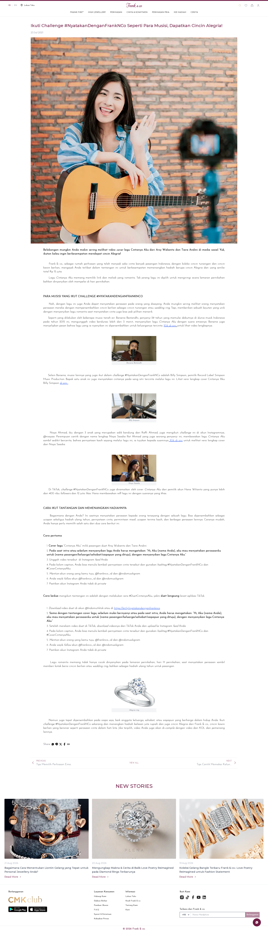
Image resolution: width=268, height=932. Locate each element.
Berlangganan (253, 915)
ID (9, 5)
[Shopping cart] (252, 5)
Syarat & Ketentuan (102, 914)
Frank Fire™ (77, 12)
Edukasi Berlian (100, 901)
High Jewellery (97, 12)
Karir (127, 910)
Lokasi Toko (130, 896)
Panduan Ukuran (101, 905)
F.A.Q (96, 910)
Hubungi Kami (100, 896)
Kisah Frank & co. (133, 901)
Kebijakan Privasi (101, 919)
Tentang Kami (131, 905)
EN (15, 5)
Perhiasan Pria (160, 12)
